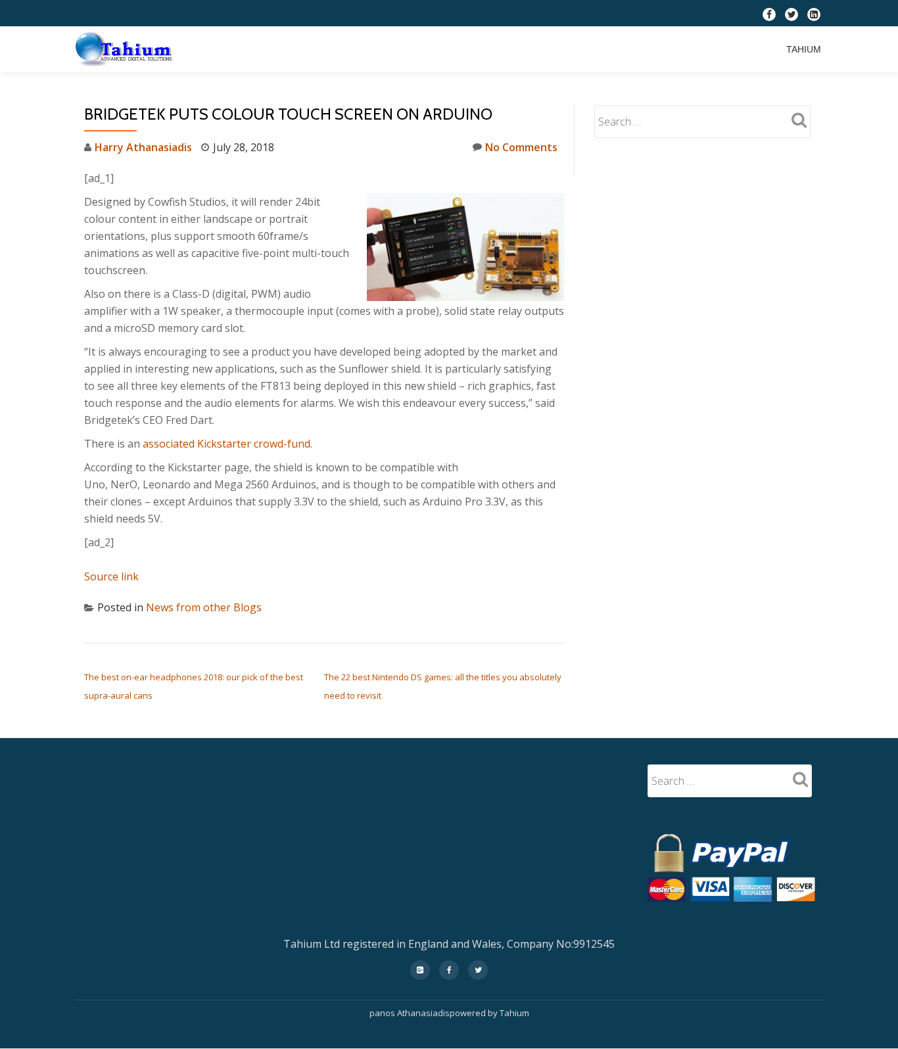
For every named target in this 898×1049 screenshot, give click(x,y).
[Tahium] (126, 49)
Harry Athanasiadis (143, 147)
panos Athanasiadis (409, 1013)
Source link (111, 576)
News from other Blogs (204, 607)
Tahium (803, 49)
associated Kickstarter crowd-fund (226, 443)
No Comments (521, 147)
